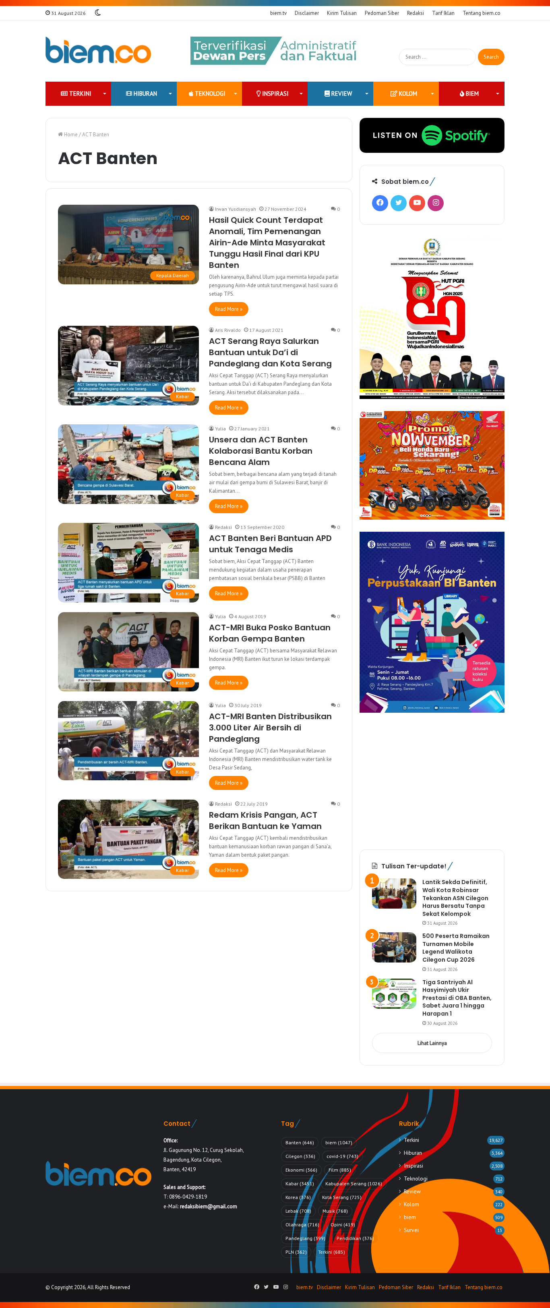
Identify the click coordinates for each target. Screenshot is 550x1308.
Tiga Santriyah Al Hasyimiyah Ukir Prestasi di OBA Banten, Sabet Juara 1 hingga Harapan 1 (457, 998)
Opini (343, 1225)
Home (70, 134)
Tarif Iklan (443, 13)
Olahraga (302, 1225)
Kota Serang (342, 1197)
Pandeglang (305, 1238)
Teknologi (209, 93)
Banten (299, 1142)
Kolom (407, 93)
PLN (296, 1252)
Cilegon (300, 1156)
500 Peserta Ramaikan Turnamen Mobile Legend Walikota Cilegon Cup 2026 (456, 948)
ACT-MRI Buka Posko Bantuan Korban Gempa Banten (270, 633)
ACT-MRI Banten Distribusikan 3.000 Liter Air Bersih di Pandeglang (270, 727)
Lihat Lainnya (432, 1043)
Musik (335, 1211)
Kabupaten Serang (353, 1183)
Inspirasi (275, 93)
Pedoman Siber (382, 13)
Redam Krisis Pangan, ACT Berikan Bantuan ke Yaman (265, 820)
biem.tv (278, 13)
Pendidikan (355, 1238)
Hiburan (144, 93)
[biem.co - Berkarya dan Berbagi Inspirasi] (98, 51)
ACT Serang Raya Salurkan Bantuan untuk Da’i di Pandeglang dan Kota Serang (270, 352)
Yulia (220, 429)
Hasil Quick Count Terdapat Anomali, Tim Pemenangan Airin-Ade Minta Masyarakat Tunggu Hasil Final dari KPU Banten (267, 242)
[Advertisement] (432, 781)
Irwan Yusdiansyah (235, 209)
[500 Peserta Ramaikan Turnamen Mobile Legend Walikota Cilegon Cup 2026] (394, 947)
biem (471, 93)
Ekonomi (301, 1170)
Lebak (298, 1211)
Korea (298, 1197)
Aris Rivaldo (228, 330)
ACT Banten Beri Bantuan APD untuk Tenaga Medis (270, 544)
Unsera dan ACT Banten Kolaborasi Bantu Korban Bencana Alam (260, 451)
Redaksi (415, 13)
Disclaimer (307, 13)
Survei (411, 1230)
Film (340, 1170)
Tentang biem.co (481, 13)
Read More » (228, 309)
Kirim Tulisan (342, 13)
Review (341, 93)
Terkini (79, 93)
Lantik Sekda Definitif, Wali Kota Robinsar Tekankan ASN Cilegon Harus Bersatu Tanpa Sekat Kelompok (455, 897)
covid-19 (342, 1156)
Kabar (299, 1183)
